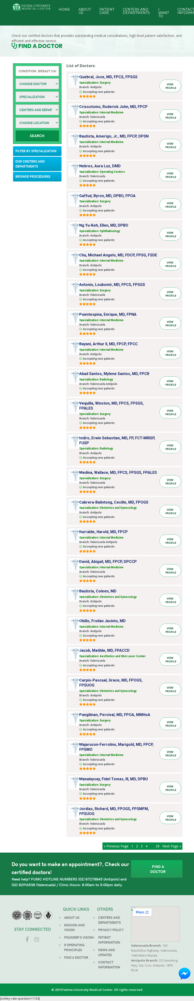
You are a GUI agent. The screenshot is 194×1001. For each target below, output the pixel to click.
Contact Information (109, 964)
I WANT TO (163, 12)
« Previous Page (116, 846)
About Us (85, 11)
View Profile (170, 86)
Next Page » (171, 846)
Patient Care (106, 11)
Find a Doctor (158, 869)
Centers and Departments (136, 11)
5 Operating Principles (74, 947)
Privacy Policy (111, 930)
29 (157, 846)
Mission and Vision (74, 927)
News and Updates (106, 952)
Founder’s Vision (78, 937)
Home (64, 9)
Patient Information (109, 940)
